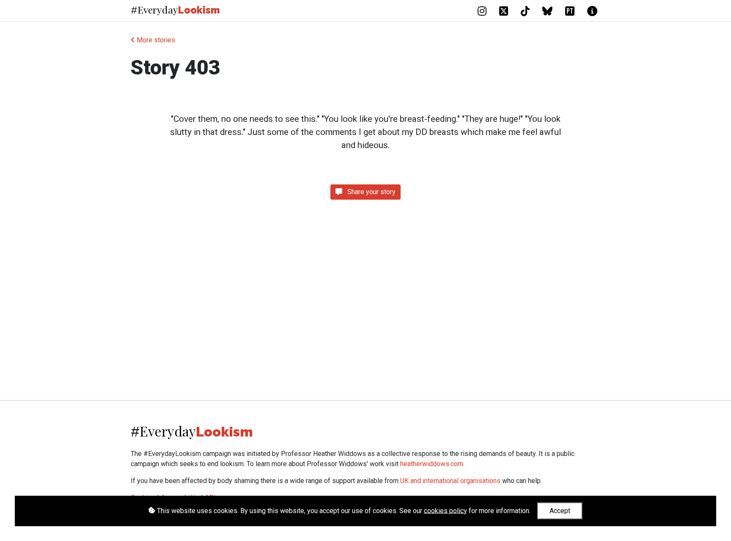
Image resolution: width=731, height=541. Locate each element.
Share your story (371, 192)
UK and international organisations (450, 481)
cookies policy (445, 510)
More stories (155, 40)
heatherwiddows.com (431, 464)
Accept (560, 511)
